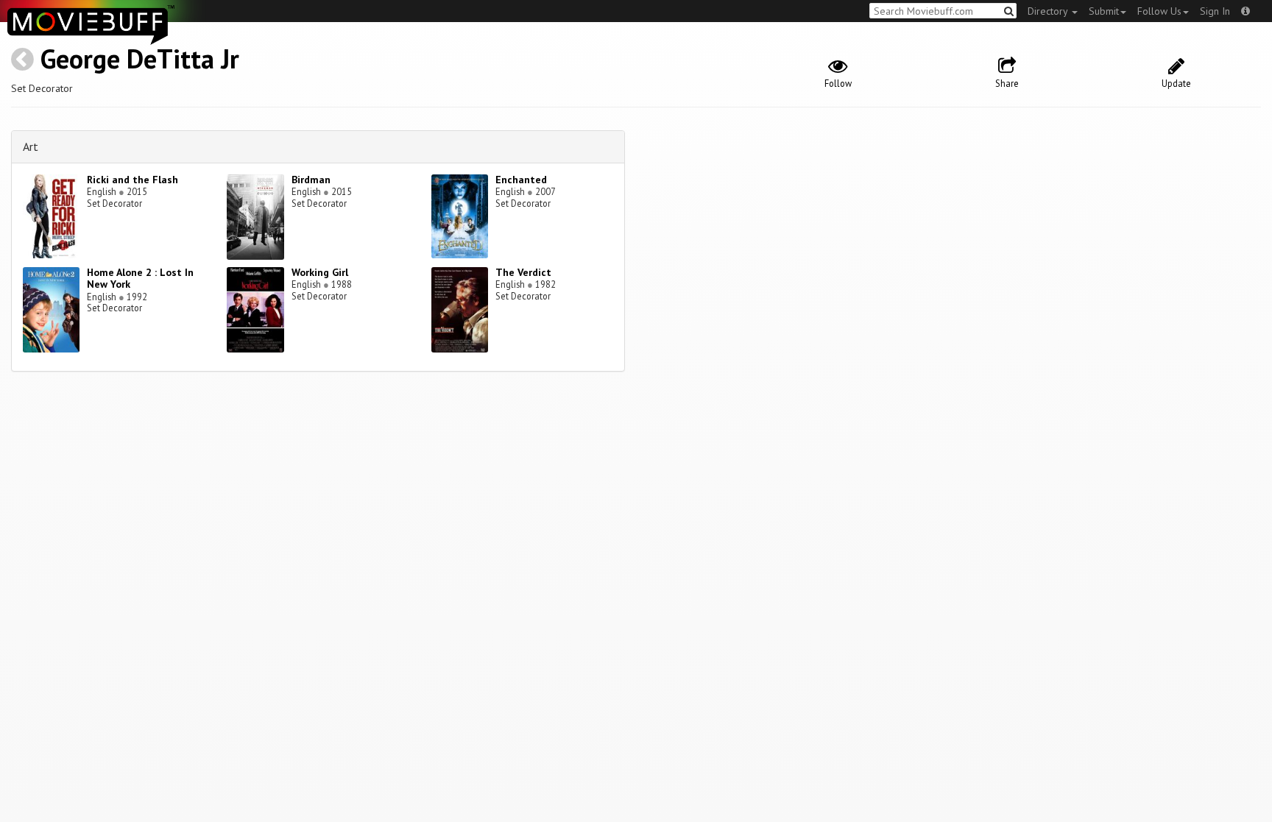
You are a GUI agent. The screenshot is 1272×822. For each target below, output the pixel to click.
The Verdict (523, 272)
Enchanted (521, 179)
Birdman (311, 179)
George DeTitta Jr (139, 58)
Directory (1049, 11)
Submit (1104, 11)
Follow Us (1159, 11)
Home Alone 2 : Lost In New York (140, 278)
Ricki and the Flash (132, 179)
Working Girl (320, 272)
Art (30, 146)
